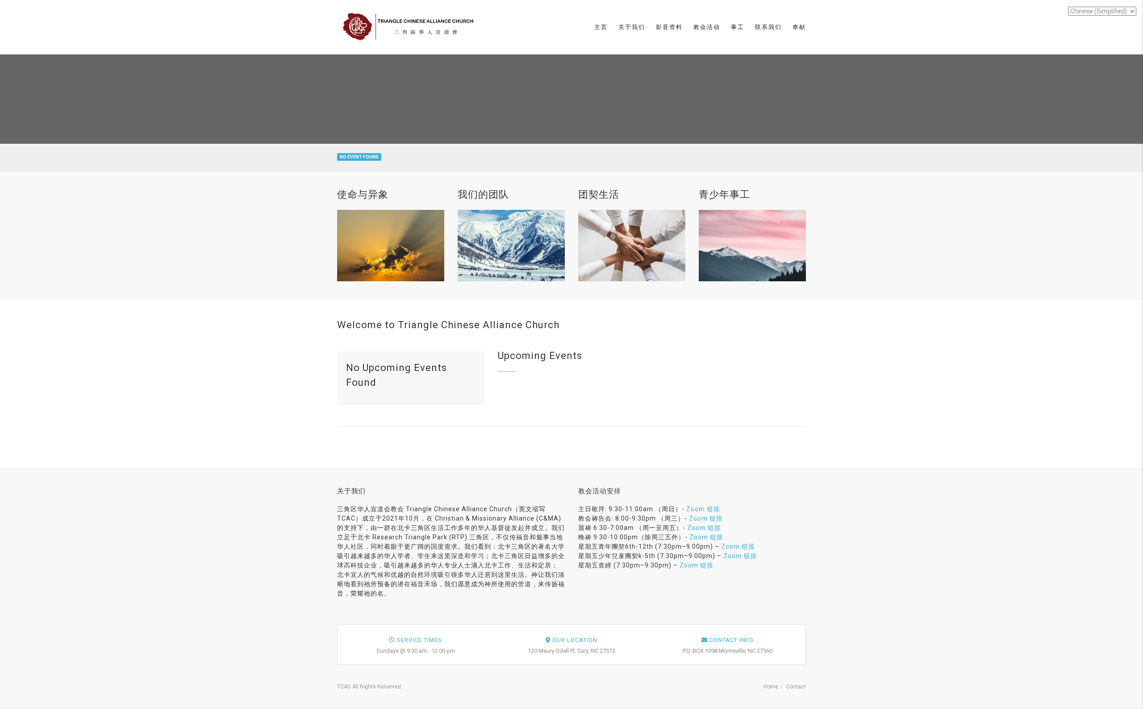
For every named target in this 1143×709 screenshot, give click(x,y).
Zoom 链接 (703, 509)
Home (770, 687)
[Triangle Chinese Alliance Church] (410, 26)
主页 (601, 27)
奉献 (799, 27)
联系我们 (768, 27)
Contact (796, 687)
